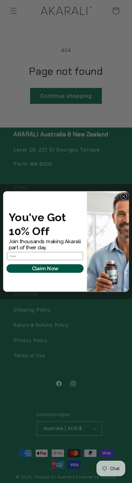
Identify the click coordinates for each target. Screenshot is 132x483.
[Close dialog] (123, 196)
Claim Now (45, 269)
